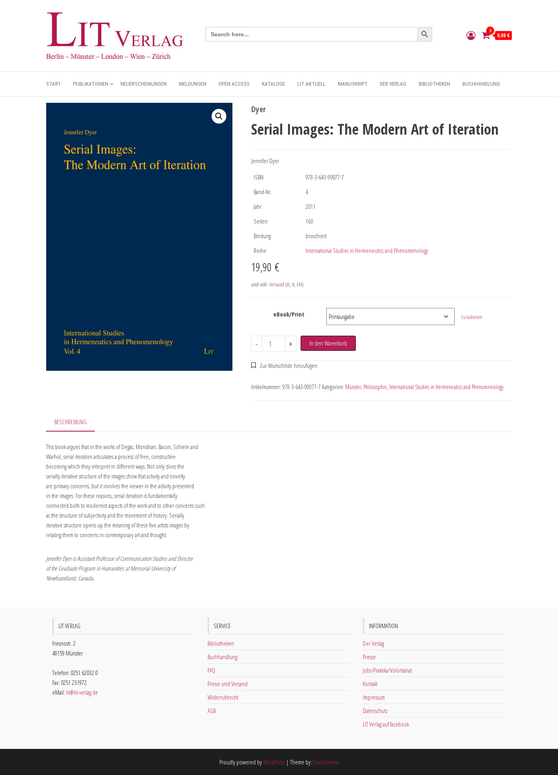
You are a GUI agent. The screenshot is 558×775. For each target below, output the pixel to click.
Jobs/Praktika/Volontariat (387, 670)
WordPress (274, 762)
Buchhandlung (481, 84)
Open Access (234, 84)
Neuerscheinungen (144, 84)
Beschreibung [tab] (70, 422)
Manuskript (353, 84)
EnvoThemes (326, 762)
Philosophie (375, 387)
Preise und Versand (228, 684)
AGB (212, 710)
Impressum (374, 697)
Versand (276, 284)
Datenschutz (375, 710)
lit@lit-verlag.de (82, 692)
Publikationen (90, 84)
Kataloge (273, 84)
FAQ (211, 670)
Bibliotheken (434, 84)
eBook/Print (288, 314)
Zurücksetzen (471, 317)
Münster (353, 387)
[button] (219, 116)
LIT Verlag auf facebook (386, 724)
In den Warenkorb (328, 343)
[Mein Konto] (470, 35)
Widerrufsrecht (223, 697)
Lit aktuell (311, 84)
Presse (369, 657)
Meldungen (192, 84)
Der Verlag (393, 84)
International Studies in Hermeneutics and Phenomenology (367, 250)
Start (53, 84)
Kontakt (370, 684)
